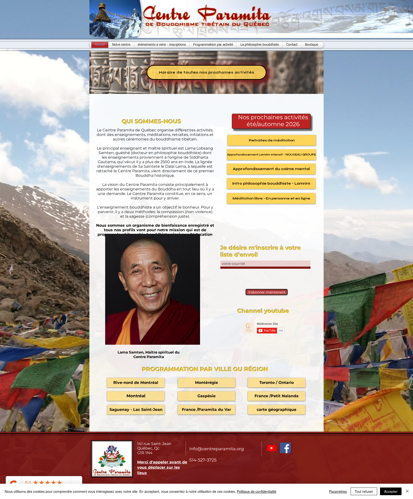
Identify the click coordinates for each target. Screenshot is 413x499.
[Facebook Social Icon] (285, 448)
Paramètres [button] (338, 491)
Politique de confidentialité (256, 491)
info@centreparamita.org (216, 448)
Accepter (390, 491)
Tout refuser (364, 491)
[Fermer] (407, 491)
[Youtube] (271, 448)
